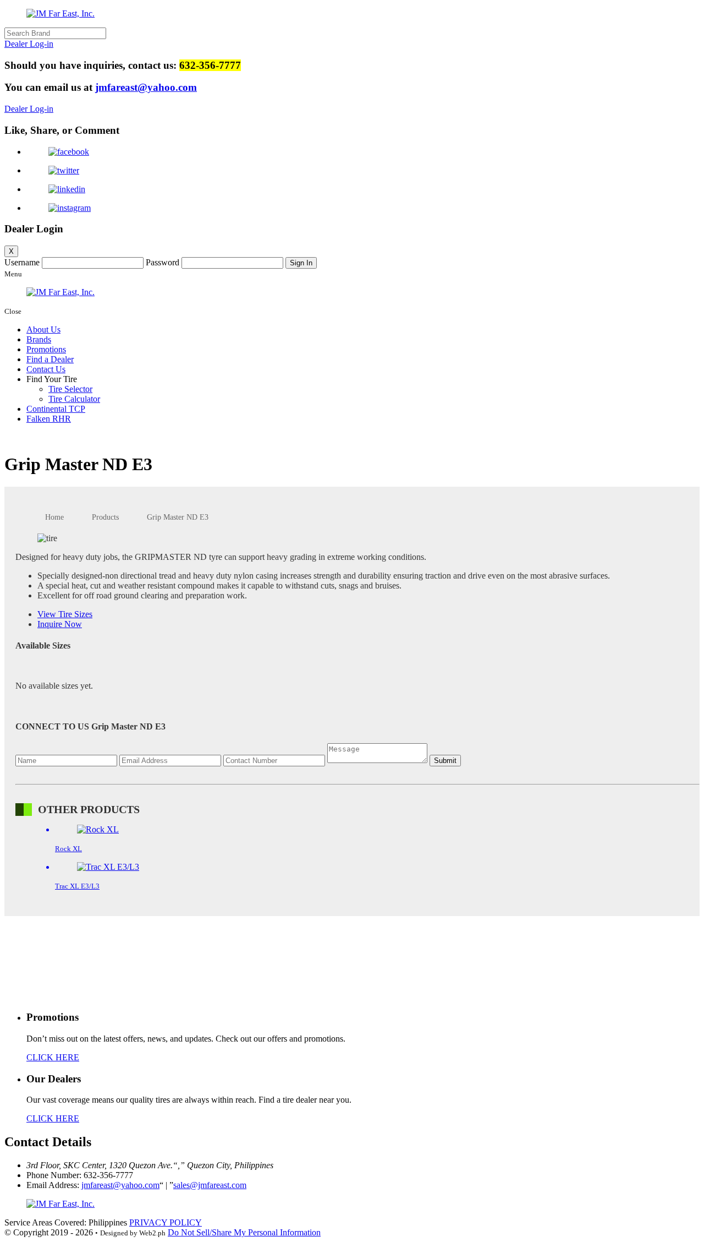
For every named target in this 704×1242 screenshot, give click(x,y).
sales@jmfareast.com (209, 1185)
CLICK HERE (52, 1057)
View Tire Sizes (64, 614)
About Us (43, 329)
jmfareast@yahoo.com (146, 87)
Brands (38, 339)
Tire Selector (70, 389)
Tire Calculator (74, 399)
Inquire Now (59, 624)
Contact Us (45, 369)
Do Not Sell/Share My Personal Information (244, 1232)
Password (162, 262)
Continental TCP (55, 408)
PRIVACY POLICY (165, 1222)
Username (22, 262)
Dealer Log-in (28, 43)
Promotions (46, 349)
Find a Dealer (50, 359)
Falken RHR (48, 418)
